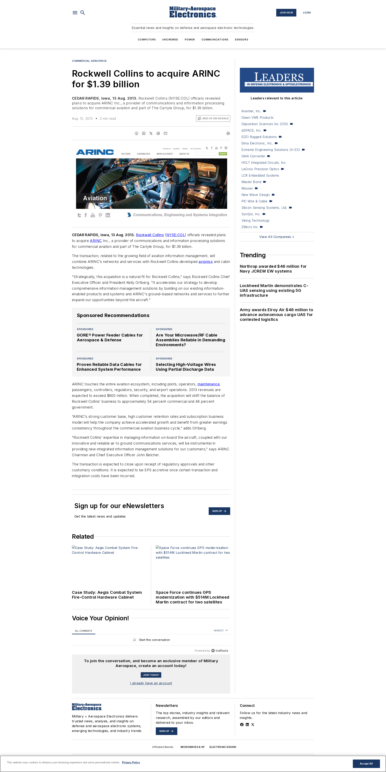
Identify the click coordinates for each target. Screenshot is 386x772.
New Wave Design (255, 195)
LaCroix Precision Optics (260, 169)
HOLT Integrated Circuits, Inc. (264, 163)
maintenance (209, 384)
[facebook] (136, 133)
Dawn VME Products (257, 117)
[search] (83, 13)
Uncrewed (170, 39)
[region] (151, 641)
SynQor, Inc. (251, 214)
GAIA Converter (253, 156)
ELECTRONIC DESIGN (222, 746)
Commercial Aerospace (89, 60)
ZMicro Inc (249, 227)
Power (190, 39)
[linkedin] (144, 133)
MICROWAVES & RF (193, 746)
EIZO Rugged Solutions (259, 137)
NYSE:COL (175, 235)
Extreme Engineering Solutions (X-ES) (270, 150)
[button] (75, 13)
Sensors (241, 39)
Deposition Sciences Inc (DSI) (264, 124)
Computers (147, 39)
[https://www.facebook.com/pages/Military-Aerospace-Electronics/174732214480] (242, 725)
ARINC (96, 241)
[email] (165, 133)
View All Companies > (276, 237)
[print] (228, 133)
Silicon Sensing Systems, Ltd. (264, 208)
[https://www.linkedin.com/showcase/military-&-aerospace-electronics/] (247, 725)
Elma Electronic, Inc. (257, 143)
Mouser (247, 188)
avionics (206, 261)
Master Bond (251, 182)
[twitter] (151, 133)
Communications (215, 39)
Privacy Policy (131, 762)
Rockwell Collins (150, 235)
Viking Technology (255, 220)
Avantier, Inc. (251, 111)
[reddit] (158, 133)
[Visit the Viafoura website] (219, 650)
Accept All (366, 763)
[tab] (83, 630)
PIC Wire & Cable (254, 201)
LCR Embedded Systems (260, 175)
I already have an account (151, 683)
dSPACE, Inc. (251, 130)
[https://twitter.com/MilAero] (253, 725)
